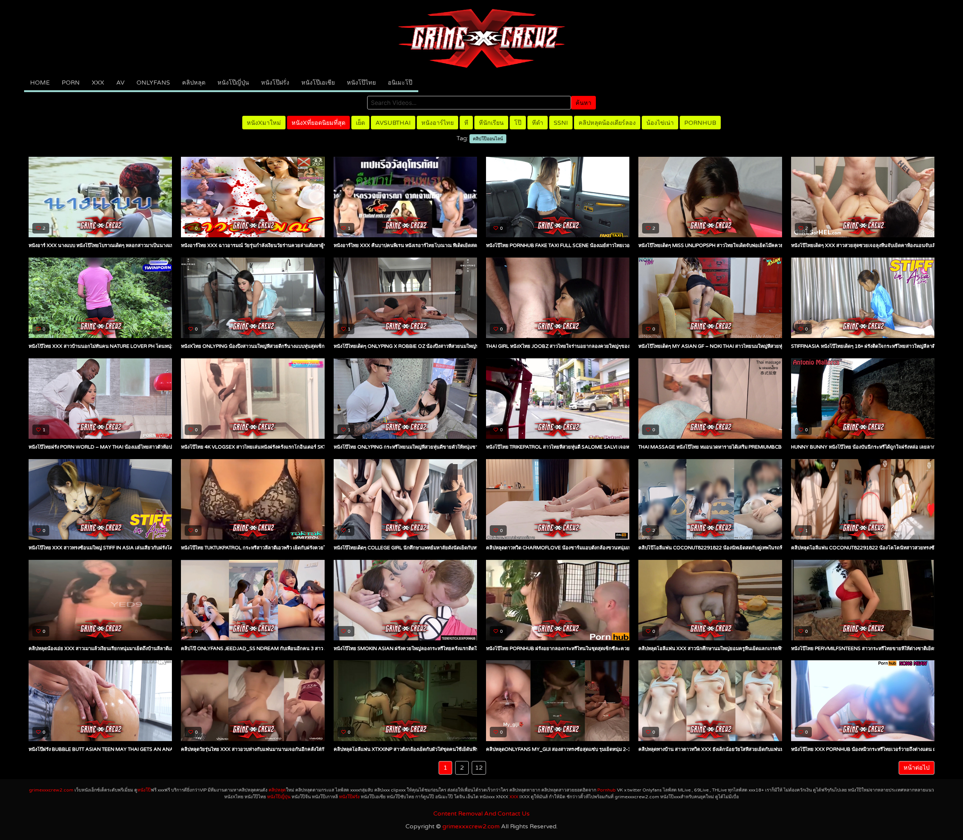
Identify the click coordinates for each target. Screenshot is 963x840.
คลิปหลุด (193, 82)
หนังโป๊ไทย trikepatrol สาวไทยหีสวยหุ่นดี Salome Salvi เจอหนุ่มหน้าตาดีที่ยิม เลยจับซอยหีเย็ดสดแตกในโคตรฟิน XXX (616, 447)
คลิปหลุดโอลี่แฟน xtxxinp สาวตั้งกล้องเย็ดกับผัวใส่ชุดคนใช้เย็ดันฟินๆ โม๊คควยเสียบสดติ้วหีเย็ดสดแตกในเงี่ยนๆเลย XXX (460, 749)
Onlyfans (153, 82)
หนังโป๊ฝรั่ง (275, 82)
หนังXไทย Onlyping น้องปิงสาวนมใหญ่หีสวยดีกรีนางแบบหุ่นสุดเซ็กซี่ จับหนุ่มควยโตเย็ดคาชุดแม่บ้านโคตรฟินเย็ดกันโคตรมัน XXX (318, 346)
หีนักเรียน (491, 123)
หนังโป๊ (144, 790)
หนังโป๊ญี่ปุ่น (233, 82)
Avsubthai (393, 123)
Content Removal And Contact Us (481, 813)
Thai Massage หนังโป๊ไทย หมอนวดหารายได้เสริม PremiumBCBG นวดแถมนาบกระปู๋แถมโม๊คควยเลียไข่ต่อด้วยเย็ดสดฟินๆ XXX (776, 447)
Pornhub (700, 123)
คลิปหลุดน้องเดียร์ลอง (607, 123)
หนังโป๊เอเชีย (318, 82)
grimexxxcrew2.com (51, 790)
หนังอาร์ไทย (437, 123)
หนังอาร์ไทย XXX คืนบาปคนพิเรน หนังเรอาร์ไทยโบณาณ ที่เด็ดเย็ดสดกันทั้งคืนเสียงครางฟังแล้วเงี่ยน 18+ (442, 246)
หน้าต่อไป (917, 768)
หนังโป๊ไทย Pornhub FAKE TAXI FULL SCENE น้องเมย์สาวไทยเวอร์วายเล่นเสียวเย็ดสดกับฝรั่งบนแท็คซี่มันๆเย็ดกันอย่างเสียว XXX (623, 246)
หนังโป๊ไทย (361, 82)
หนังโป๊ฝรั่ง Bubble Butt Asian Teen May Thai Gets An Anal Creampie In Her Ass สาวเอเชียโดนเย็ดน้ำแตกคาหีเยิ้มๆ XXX (171, 749)
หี (466, 123)
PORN (71, 82)
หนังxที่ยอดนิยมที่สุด (318, 123)
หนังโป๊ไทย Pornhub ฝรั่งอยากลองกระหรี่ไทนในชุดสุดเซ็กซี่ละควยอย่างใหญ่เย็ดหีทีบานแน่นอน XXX (593, 649)
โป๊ (517, 123)
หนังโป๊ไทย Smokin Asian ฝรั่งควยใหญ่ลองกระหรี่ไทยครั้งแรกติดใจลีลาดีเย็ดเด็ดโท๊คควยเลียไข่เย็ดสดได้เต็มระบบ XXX (460, 649)
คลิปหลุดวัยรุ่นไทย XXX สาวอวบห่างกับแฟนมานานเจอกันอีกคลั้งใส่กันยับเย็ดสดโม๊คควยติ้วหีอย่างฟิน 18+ (291, 749)
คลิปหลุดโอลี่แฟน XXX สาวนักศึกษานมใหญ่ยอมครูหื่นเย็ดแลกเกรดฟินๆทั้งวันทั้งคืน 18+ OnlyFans (743, 649)
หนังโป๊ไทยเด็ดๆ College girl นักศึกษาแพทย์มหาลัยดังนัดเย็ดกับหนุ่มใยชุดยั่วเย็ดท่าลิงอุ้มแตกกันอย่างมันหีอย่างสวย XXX (462, 548)
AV (120, 82)
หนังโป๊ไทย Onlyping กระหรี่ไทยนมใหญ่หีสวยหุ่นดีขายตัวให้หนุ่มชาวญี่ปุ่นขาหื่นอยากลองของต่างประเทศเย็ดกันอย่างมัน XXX (466, 447)
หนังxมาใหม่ (264, 123)
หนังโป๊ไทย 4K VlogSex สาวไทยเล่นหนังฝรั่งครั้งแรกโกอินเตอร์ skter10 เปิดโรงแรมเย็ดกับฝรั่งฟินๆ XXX (293, 447)
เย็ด (360, 123)
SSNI (561, 123)
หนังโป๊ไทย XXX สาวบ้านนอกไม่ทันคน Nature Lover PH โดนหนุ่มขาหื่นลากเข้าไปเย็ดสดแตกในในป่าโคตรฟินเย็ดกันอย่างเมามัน (166, 346)
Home (40, 82)
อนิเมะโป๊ (400, 82)
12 (479, 768)
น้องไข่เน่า (660, 123)
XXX (98, 82)
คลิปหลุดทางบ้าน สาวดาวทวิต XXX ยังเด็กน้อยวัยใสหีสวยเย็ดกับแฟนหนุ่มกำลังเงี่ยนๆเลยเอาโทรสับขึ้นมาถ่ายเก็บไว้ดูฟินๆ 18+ (768, 749)
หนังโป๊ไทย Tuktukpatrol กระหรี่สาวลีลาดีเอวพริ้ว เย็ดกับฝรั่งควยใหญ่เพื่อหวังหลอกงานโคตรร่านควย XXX (295, 548)
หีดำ (537, 123)
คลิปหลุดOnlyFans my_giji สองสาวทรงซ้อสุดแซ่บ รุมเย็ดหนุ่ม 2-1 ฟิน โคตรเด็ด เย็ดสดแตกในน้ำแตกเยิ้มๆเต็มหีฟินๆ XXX (615, 749)
